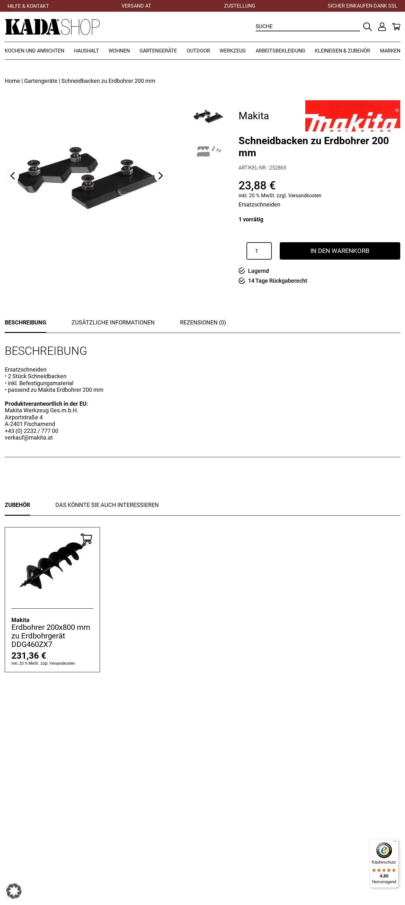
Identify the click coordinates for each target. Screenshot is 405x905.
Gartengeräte (158, 51)
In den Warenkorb (339, 251)
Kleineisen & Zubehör (342, 51)
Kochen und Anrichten (34, 51)
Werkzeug (233, 51)
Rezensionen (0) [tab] (203, 322)
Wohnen (119, 51)
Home (12, 80)
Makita (254, 116)
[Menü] (395, 843)
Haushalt (86, 51)
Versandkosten (304, 196)
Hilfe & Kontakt (28, 6)
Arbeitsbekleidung (280, 51)
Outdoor (198, 51)
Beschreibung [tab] (25, 322)
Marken (390, 51)
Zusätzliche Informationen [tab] (113, 322)
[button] (14, 891)
